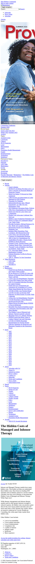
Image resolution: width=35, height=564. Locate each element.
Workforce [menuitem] (4, 157)
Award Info (4, 171)
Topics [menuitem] (3, 136)
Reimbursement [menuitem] (5, 153)
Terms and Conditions (11, 557)
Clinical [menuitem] (3, 141)
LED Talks (4, 164)
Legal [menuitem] (2, 145)
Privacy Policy (9, 555)
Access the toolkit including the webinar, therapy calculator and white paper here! (16, 539)
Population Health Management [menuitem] (10, 150)
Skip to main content (7, 3)
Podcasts (3, 162)
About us (7, 552)
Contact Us (8, 554)
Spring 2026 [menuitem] (4, 131)
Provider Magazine (6, 175)
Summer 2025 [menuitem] (13, 132)
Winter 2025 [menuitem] (4, 132)
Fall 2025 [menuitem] (12, 131)
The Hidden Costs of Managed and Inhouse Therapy (17, 175)
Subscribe (8, 12)
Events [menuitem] (3, 168)
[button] (21, 9)
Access (3, 484)
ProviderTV (4, 161)
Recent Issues (5, 129)
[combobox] (10, 9)
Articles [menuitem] (3, 19)
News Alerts (8, 14)
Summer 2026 (5, 127)
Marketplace (17, 175)
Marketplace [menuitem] (4, 166)
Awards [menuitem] (3, 169)
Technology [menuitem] (4, 155)
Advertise (8, 16)
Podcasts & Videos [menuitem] (6, 159)
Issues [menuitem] (2, 21)
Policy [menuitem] (3, 148)
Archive (3, 134)
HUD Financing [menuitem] (6, 143)
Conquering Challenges (8, 125)
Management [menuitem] (5, 146)
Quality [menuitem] (3, 152)
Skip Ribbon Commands (8, 1)
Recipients (4, 173)
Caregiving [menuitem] (4, 139)
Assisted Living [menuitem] (5, 138)
